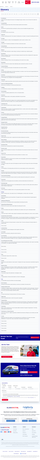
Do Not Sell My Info (16, 453)
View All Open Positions (6, 356)
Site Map (33, 434)
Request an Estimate (35, 337)
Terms (15, 396)
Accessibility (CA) (35, 451)
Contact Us (24, 432)
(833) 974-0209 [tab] (35, 2)
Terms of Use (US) (5, 451)
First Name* (3, 387)
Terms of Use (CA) (11, 451)
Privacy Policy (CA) (23, 451)
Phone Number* (23, 387)
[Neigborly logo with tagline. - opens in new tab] (27, 407)
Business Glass (15, 385)
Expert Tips (33, 430)
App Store (25, 420)
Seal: (2, 279)
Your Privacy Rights (23, 453)
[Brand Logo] (6, 427)
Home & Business (26, 370)
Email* (15, 387)
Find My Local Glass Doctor (33, 372)
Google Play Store (33, 420)
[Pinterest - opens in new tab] (10, 432)
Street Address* (30, 387)
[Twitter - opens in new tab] (3, 432)
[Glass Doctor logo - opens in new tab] (12, 408)
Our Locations (34, 432)
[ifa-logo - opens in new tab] (2, 439)
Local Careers (25, 434)
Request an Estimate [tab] (28, 2)
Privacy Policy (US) (17, 451)
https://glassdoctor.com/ (10, 396)
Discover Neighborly (10, 420)
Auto (21, 370)
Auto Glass (4, 385)
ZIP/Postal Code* (4, 390)
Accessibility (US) (29, 451)
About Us (24, 430)
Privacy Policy (18, 396)
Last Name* (9, 387)
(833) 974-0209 (28, 375)
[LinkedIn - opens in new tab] (8, 432)
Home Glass (9, 385)
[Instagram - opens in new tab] (7, 432)
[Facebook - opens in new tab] (1, 432)
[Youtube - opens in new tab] (5, 432)
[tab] (2, 2)
